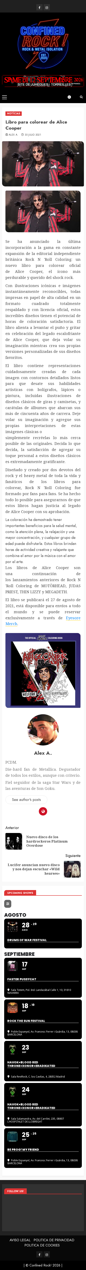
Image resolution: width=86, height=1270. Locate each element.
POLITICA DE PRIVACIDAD (54, 1240)
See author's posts (26, 799)
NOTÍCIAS (13, 113)
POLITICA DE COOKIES (42, 1245)
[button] (4, 97)
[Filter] (7, 904)
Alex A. (13, 135)
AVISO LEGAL (20, 1240)
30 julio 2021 (33, 135)
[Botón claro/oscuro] (71, 97)
